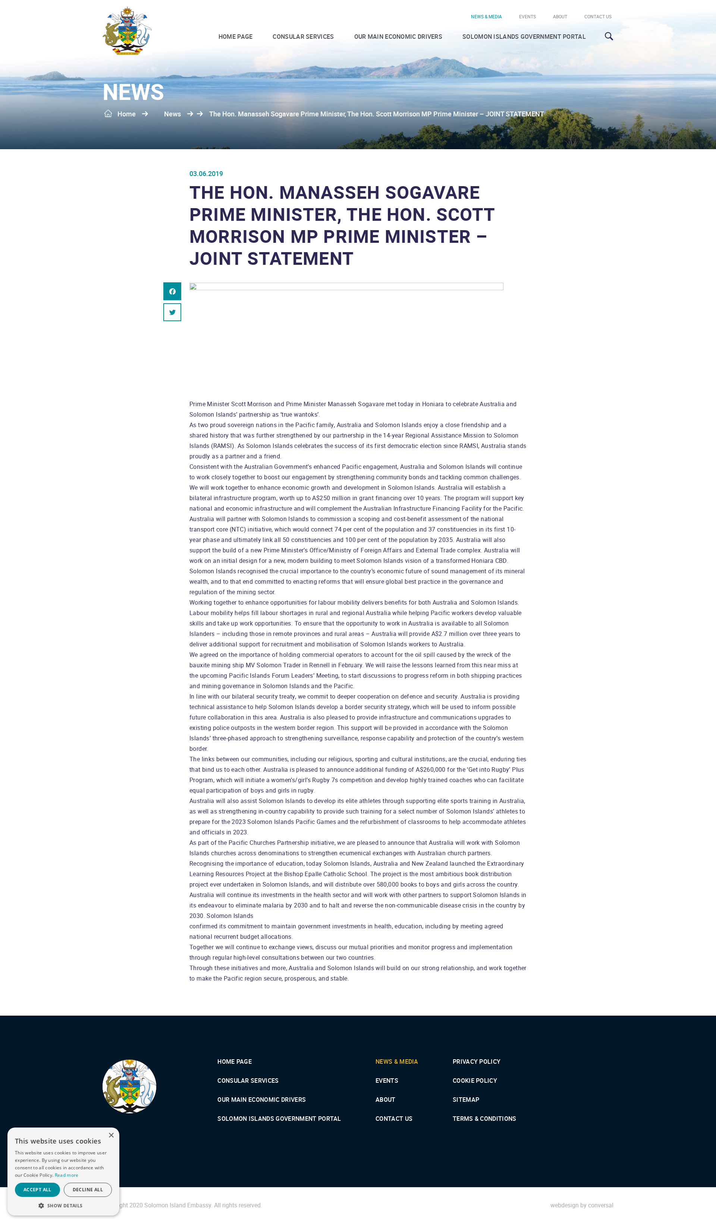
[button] (63, 1205)
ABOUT (560, 16)
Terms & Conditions (484, 1118)
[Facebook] (172, 291)
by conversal (581, 1205)
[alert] (63, 1172)
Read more (67, 1175)
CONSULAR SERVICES (303, 36)
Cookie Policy (475, 1080)
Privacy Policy (476, 1061)
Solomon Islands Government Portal (524, 36)
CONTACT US (598, 16)
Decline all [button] (88, 1189)
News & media (486, 16)
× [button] (111, 1135)
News (172, 113)
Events (527, 16)
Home (126, 113)
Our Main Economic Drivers (398, 36)
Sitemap (466, 1099)
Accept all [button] (37, 1189)
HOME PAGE (236, 36)
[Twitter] (172, 312)
